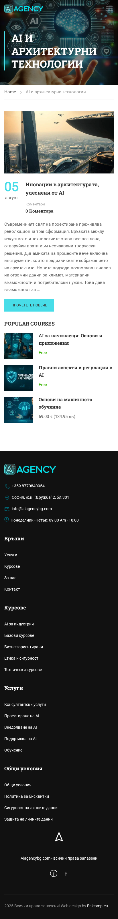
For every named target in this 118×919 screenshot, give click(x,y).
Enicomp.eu (97, 906)
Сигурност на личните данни (31, 807)
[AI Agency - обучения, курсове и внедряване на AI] (23, 9)
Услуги (10, 555)
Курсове (12, 566)
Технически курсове (23, 669)
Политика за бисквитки (26, 796)
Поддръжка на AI (20, 738)
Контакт (12, 589)
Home (10, 91)
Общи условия (18, 785)
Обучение (13, 750)
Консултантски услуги (25, 704)
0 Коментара (39, 211)
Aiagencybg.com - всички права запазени (59, 858)
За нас (10, 577)
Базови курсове (19, 635)
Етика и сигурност (21, 658)
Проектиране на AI (21, 716)
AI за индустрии (19, 624)
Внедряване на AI (20, 727)
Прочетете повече (29, 305)
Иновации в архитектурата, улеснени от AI (62, 188)
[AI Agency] (30, 469)
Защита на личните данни (28, 819)
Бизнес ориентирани (23, 647)
